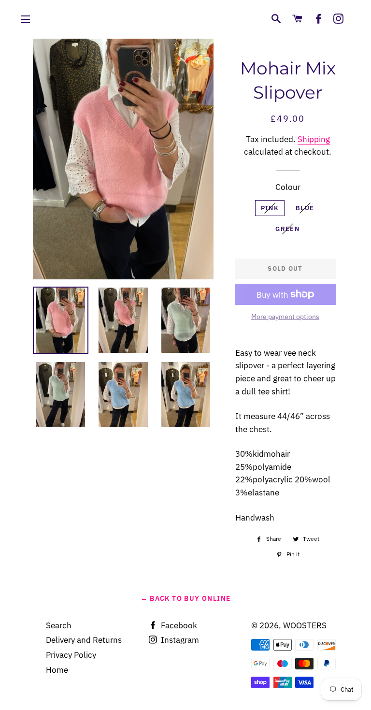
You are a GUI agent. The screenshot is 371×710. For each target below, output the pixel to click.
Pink (270, 208)
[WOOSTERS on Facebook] (319, 19)
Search (58, 625)
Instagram (179, 640)
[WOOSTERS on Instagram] (338, 19)
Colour (287, 187)
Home (57, 670)
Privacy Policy (71, 655)
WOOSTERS (305, 625)
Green (287, 229)
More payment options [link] (285, 316)
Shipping (314, 139)
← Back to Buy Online (186, 598)
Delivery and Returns (84, 640)
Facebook (178, 625)
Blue (305, 208)
